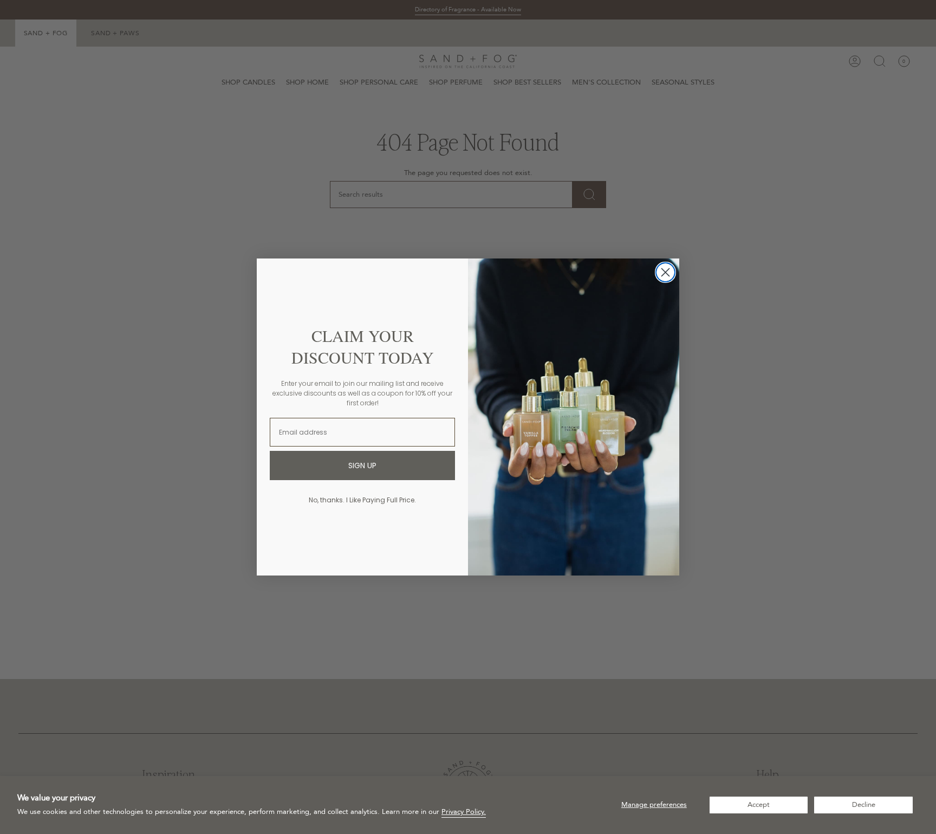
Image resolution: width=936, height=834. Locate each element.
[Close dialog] (665, 272)
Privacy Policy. (463, 812)
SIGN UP (362, 465)
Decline (863, 805)
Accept (759, 805)
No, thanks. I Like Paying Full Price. (362, 500)
